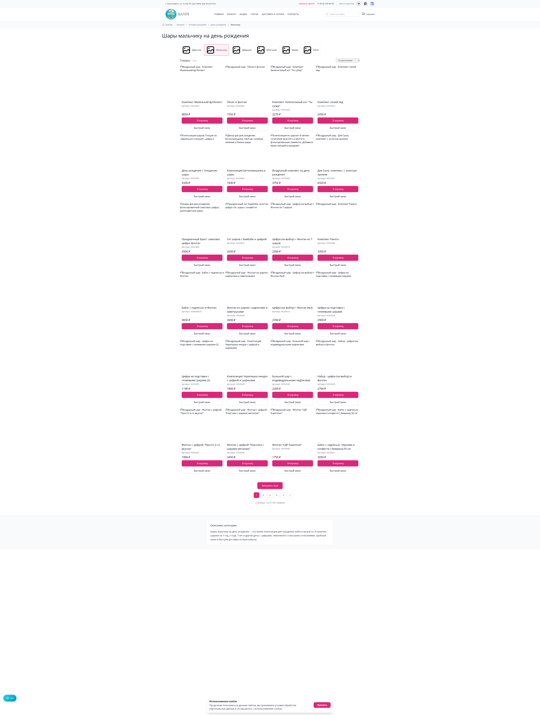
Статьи (254, 14)
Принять (322, 705)
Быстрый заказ (202, 127)
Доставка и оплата (273, 14)
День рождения (218, 24)
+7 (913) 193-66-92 (325, 3)
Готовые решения (197, 24)
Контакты (293, 14)
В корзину (202, 120)
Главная (219, 14)
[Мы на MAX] (372, 3)
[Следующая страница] (290, 495)
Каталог (231, 14)
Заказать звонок (307, 3)
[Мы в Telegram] (358, 3)
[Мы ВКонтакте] (365, 3)
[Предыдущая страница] (250, 495)
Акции (243, 14)
